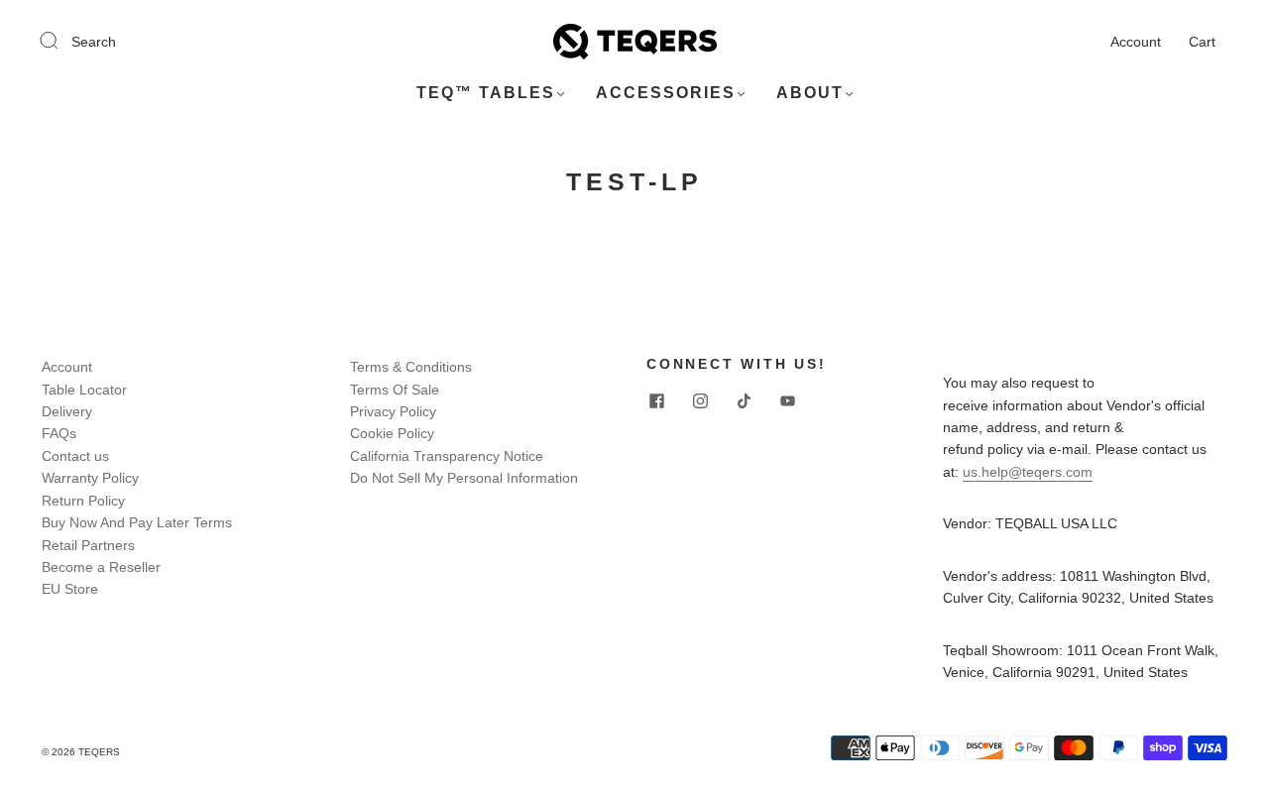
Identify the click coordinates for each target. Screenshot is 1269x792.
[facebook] (656, 401)
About (810, 92)
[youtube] (787, 401)
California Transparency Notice (446, 456)
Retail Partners (88, 545)
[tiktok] (743, 401)
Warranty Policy (90, 478)
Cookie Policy (392, 433)
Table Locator (84, 389)
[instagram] (700, 401)
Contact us (75, 456)
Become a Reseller (101, 567)
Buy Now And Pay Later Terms (137, 522)
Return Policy (83, 501)
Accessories (666, 92)
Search (93, 42)
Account (1135, 42)
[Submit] (61, 40)
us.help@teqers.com (1028, 472)
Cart (1202, 42)
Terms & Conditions (411, 367)
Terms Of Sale (394, 389)
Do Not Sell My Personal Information (464, 478)
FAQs (59, 433)
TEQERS (99, 751)
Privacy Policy (393, 411)
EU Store (70, 589)
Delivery (67, 411)
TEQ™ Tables (485, 92)
